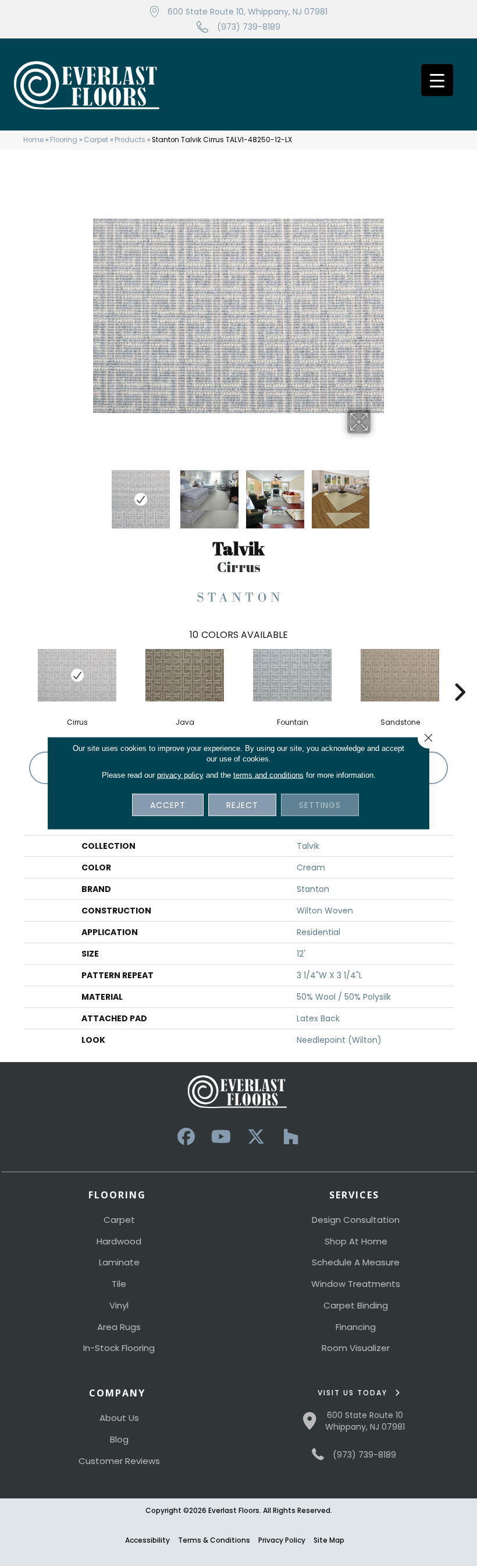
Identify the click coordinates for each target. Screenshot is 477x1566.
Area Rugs (119, 1327)
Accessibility (147, 1540)
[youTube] (221, 1137)
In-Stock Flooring (119, 1348)
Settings (320, 805)
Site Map (329, 1540)
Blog (119, 1439)
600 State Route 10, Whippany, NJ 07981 (248, 11)
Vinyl (119, 1305)
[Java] (184, 675)
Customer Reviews (119, 1461)
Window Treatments (355, 1284)
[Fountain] (292, 675)
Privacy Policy (281, 1540)
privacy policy (180, 775)
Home (33, 139)
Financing (356, 1327)
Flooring (63, 139)
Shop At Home (356, 1241)
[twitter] (256, 1137)
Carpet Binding (355, 1305)
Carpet (96, 139)
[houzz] (291, 1137)
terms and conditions (268, 775)
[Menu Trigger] (437, 80)
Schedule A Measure (356, 1262)
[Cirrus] (77, 675)
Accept (168, 805)
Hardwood (119, 1241)
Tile (119, 1284)
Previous (99, 493)
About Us (119, 1418)
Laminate (119, 1262)
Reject (242, 805)
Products (130, 139)
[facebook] (186, 1137)
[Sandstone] (400, 675)
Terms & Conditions (214, 1540)
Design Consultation (356, 1220)
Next (378, 493)
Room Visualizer (356, 1348)
